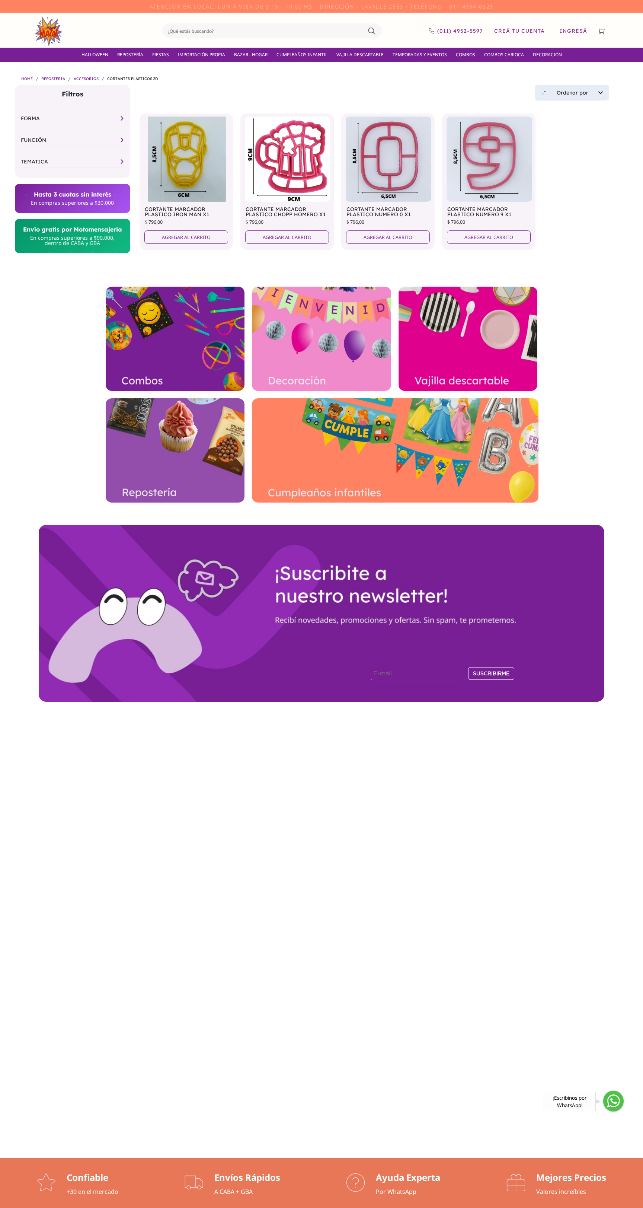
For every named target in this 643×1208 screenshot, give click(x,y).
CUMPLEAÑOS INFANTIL (301, 54)
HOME (27, 79)
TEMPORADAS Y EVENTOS (420, 54)
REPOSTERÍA (130, 54)
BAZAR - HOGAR (251, 54)
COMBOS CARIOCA (504, 54)
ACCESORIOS (86, 79)
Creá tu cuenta (519, 31)
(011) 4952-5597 (460, 31)
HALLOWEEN (94, 54)
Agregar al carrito (186, 237)
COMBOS (465, 54)
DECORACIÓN (547, 54)
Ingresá (573, 31)
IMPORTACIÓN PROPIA (201, 54)
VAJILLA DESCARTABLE (360, 54)
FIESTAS (160, 54)
